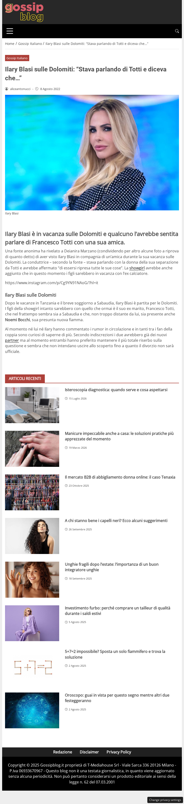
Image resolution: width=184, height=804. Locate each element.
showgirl (137, 268)
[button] (177, 31)
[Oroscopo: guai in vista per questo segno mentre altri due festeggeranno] (32, 710)
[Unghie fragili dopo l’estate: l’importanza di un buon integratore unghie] (32, 580)
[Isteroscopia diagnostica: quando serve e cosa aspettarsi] (32, 405)
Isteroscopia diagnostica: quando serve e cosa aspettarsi (116, 389)
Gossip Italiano (17, 58)
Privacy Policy (119, 752)
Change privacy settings (165, 800)
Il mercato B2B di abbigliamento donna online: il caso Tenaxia (120, 477)
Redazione (62, 752)
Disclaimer (89, 752)
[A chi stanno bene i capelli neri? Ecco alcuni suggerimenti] (32, 536)
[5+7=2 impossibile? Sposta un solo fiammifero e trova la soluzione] (32, 667)
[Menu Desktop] (10, 31)
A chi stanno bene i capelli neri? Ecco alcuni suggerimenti (116, 520)
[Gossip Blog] (24, 11)
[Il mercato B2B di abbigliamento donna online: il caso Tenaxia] (32, 492)
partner (12, 340)
